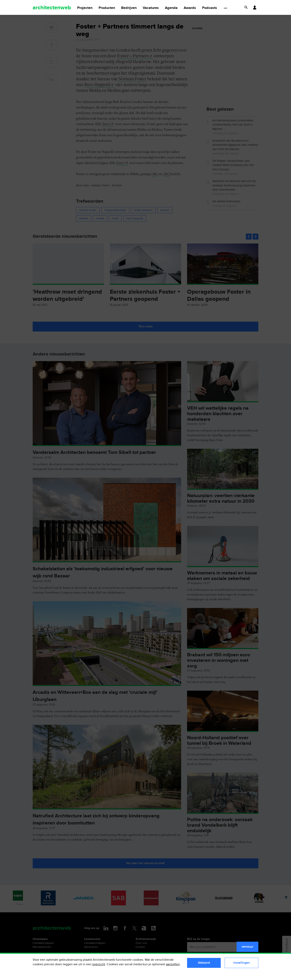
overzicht (98, 964)
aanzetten (173, 964)
